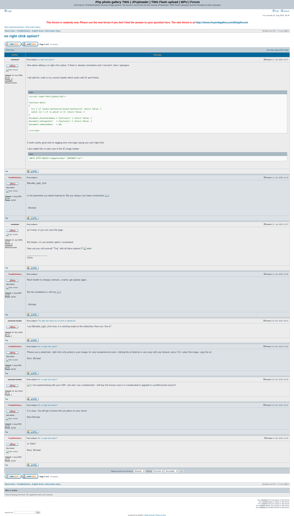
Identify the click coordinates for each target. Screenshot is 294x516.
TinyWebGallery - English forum (30, 31)
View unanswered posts (14, 27)
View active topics (33, 27)
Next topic (284, 50)
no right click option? (21, 36)
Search (286, 11)
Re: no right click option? (48, 346)
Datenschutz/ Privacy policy (155, 515)
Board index (10, 31)
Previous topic (273, 50)
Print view (10, 50)
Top (6, 171)
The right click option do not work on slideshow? (57, 321)
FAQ (277, 11)
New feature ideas (53, 31)
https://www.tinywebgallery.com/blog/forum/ (221, 22)
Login (9, 11)
